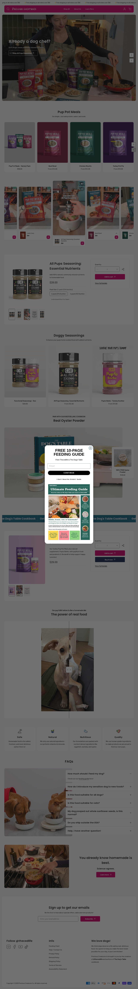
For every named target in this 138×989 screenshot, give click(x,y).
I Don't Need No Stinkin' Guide (69, 479)
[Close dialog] (90, 448)
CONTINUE (69, 473)
